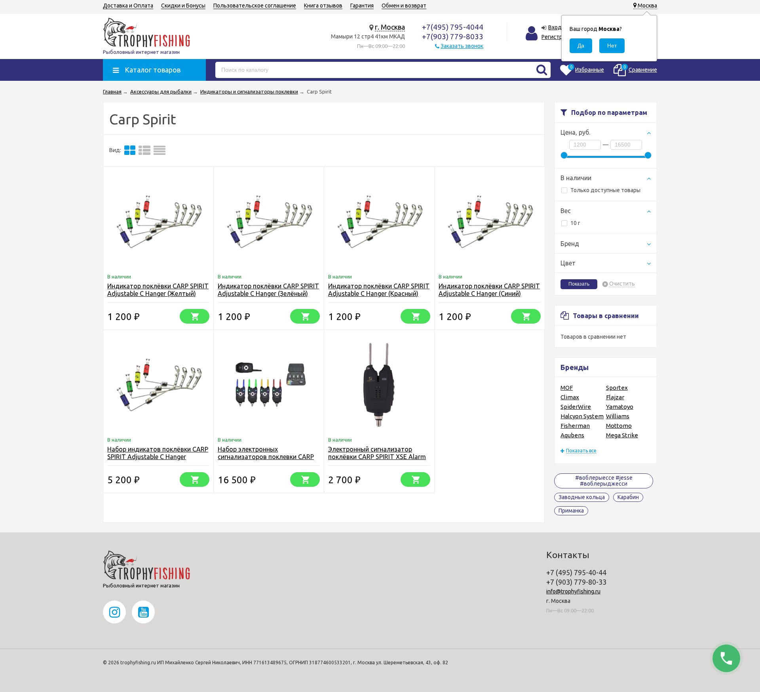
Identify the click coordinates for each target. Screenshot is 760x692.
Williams (617, 416)
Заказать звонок (462, 46)
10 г (575, 223)
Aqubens (572, 435)
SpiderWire (575, 406)
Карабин (628, 497)
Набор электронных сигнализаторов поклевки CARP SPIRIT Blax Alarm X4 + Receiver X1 (268, 457)
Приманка (571, 510)
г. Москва (390, 27)
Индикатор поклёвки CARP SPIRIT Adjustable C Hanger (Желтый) (158, 289)
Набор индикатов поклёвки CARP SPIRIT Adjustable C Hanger (157, 453)
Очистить (622, 284)
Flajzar (615, 397)
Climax (569, 397)
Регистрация (558, 37)
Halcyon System (582, 416)
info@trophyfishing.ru (573, 591)
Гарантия (362, 5)
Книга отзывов (323, 5)
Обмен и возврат (404, 5)
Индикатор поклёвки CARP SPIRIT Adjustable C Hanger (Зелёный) (268, 289)
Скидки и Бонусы (183, 5)
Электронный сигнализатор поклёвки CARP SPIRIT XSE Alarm (377, 453)
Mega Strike (622, 435)
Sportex (617, 387)
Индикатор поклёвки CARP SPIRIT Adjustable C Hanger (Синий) (489, 289)
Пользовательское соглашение (254, 5)
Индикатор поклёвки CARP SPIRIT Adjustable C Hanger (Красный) (378, 289)
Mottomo (619, 425)
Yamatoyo (619, 406)
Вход (555, 27)
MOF (566, 387)
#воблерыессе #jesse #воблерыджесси (604, 481)
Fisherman (575, 425)
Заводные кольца (582, 497)
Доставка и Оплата (128, 5)
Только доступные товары (605, 190)
